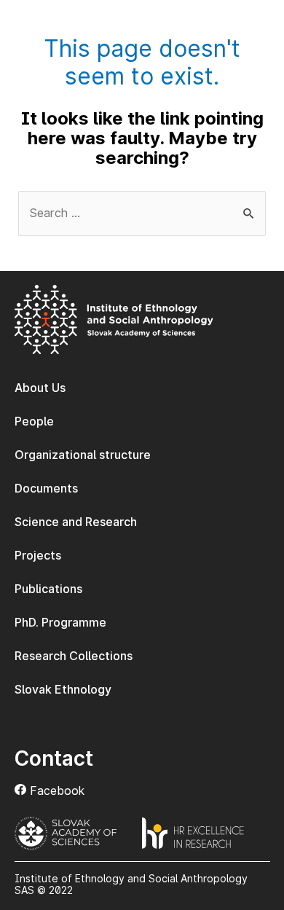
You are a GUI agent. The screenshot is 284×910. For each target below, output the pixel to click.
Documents (46, 488)
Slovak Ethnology (63, 689)
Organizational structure (83, 454)
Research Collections (74, 655)
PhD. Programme (60, 622)
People (34, 421)
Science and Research (76, 521)
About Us (40, 387)
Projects (38, 555)
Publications (48, 588)
